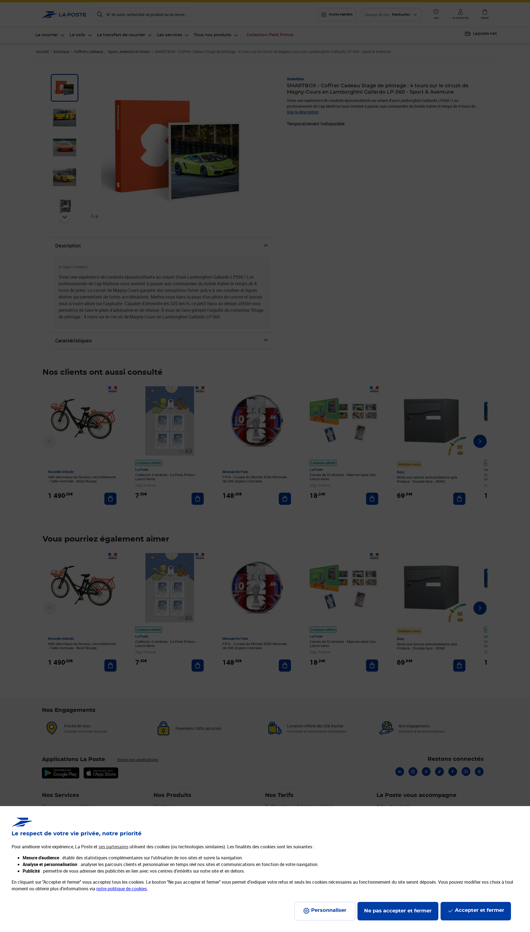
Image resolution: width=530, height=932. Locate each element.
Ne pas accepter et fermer (398, 911)
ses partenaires (113, 847)
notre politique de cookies (121, 889)
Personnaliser (328, 910)
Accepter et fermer (479, 910)
